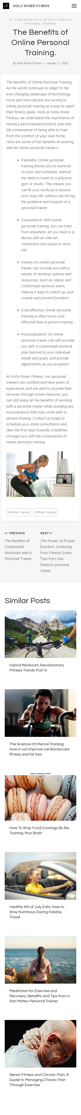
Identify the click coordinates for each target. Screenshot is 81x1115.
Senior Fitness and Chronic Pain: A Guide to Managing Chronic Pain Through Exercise (39, 1080)
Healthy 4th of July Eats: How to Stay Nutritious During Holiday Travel (36, 912)
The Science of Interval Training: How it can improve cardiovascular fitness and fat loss (39, 749)
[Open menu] (75, 6)
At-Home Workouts (25, 19)
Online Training (18, 512)
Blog (48, 19)
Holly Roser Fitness (29, 63)
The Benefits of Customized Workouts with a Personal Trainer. (18, 546)
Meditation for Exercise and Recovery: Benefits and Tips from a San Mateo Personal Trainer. (39, 996)
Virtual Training (45, 512)
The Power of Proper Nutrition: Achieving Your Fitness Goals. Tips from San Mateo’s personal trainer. (57, 552)
